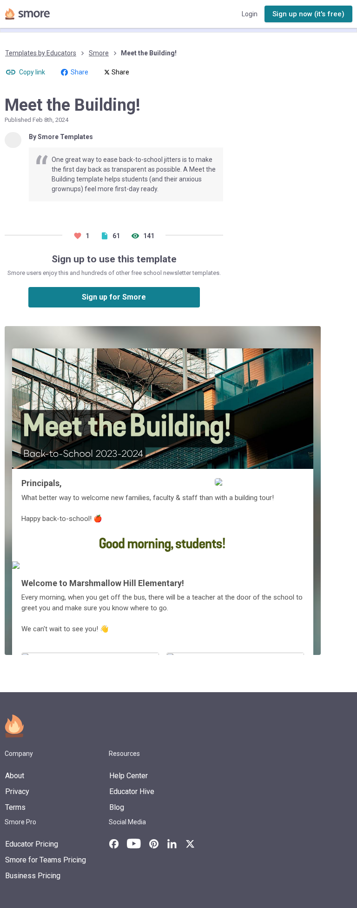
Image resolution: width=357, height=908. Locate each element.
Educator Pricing (31, 844)
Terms (15, 807)
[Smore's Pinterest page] (154, 844)
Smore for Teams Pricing (45, 859)
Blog (116, 807)
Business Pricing (32, 875)
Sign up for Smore (114, 297)
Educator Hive (131, 791)
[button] (308, 14)
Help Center (128, 775)
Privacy (17, 791)
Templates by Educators (40, 53)
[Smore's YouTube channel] (133, 843)
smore (99, 53)
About (14, 775)
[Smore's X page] (190, 844)
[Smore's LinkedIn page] (172, 844)
